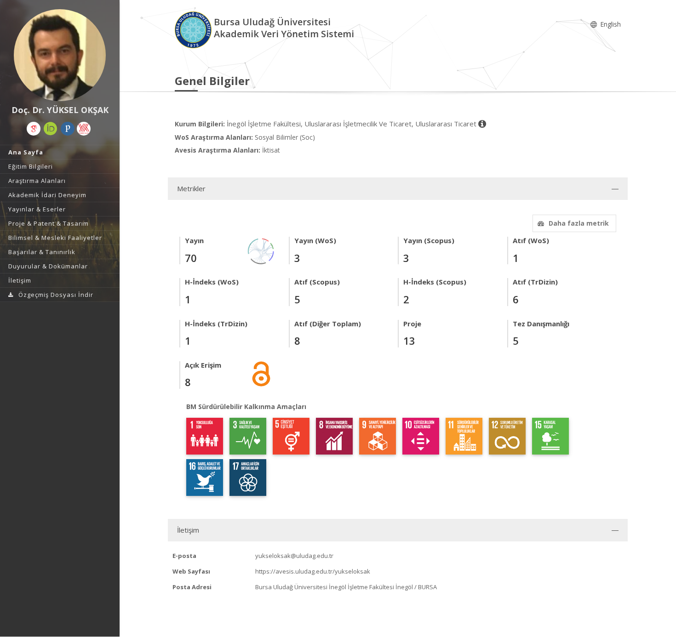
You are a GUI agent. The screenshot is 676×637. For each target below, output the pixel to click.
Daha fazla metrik (579, 223)
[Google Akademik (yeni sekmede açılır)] (33, 129)
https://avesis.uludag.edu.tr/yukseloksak (312, 571)
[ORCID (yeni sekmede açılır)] (50, 129)
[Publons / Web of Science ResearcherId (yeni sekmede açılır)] (67, 129)
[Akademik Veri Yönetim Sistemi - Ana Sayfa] (194, 29)
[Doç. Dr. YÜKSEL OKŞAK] (60, 55)
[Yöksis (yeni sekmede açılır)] (84, 129)
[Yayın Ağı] (261, 250)
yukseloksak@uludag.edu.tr (294, 556)
